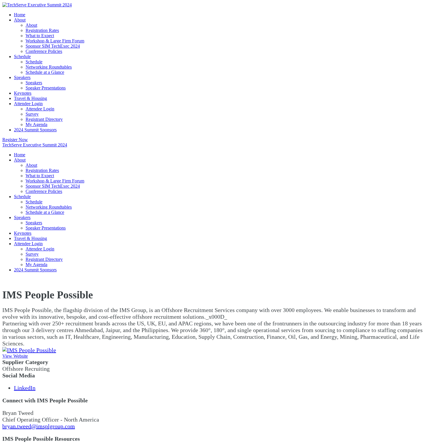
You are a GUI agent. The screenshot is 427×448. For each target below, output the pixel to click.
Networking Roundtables (49, 66)
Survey (32, 114)
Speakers (22, 77)
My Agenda (36, 124)
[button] (15, 139)
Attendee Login (28, 103)
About (20, 19)
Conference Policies (44, 51)
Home (19, 14)
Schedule (22, 56)
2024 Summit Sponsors (35, 129)
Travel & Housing (30, 98)
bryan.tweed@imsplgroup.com (38, 426)
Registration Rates (42, 30)
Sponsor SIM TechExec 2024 (53, 46)
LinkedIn (24, 388)
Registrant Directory (44, 119)
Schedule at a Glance (45, 72)
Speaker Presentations (46, 87)
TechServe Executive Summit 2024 (34, 144)
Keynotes (22, 93)
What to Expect (40, 35)
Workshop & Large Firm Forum (55, 40)
